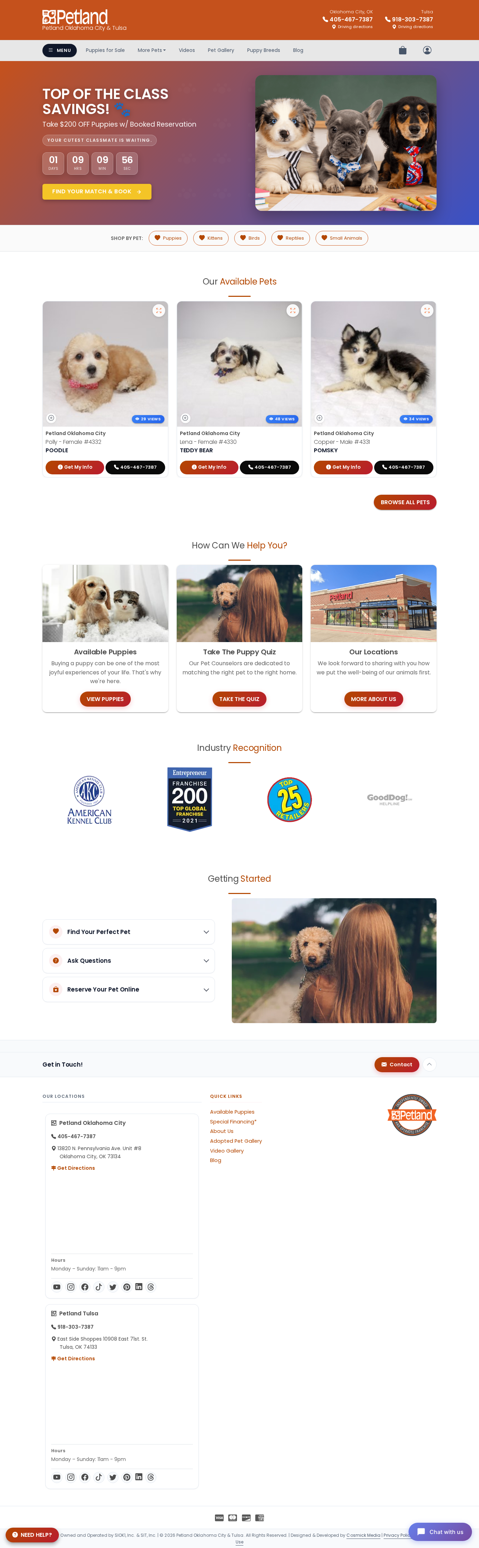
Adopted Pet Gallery (236, 1141)
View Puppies (105, 699)
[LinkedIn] (138, 1287)
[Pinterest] (127, 1287)
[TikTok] (98, 1287)
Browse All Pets (405, 502)
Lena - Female (208, 442)
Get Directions (75, 1168)
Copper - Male (342, 442)
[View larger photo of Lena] (292, 310)
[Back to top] (430, 1064)
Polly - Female (73, 442)
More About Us (373, 699)
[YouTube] (56, 1287)
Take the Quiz (239, 699)
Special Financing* (233, 1121)
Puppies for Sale (105, 50)
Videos (187, 50)
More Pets (150, 50)
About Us (222, 1131)
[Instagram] (70, 1287)
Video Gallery (227, 1150)
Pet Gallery (221, 50)
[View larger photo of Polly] (159, 310)
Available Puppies (232, 1111)
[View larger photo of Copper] (427, 310)
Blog (298, 50)
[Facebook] (84, 1287)
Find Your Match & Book (92, 191)
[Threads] (150, 1287)
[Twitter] (113, 1287)
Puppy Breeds (263, 50)
